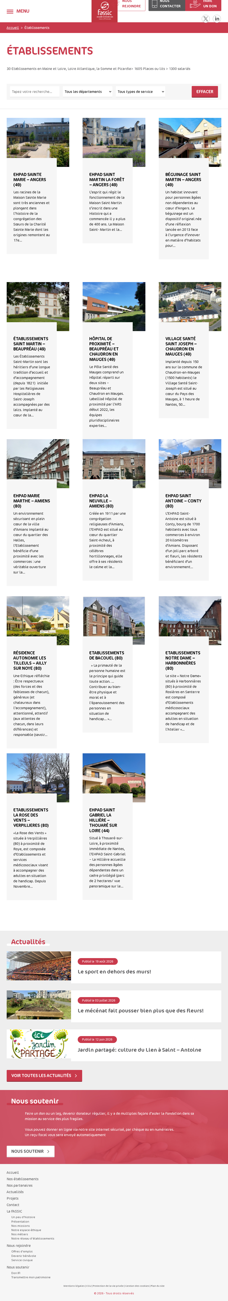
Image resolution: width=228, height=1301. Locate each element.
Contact (13, 1204)
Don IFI (15, 1273)
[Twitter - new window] (205, 18)
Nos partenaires (20, 1185)
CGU (88, 1285)
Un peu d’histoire (23, 1217)
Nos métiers (19, 1234)
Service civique (22, 1260)
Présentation (20, 1221)
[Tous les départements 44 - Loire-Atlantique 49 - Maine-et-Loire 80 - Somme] (87, 91)
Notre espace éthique (26, 1230)
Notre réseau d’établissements (32, 1238)
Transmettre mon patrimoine (31, 1277)
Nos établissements (23, 1178)
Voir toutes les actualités (41, 1075)
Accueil (13, 27)
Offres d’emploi (22, 1251)
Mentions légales (74, 1285)
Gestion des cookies (137, 1285)
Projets (12, 1198)
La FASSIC (14, 1211)
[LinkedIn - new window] (216, 18)
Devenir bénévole (23, 1256)
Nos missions (20, 1226)
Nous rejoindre (19, 1245)
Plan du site (158, 1285)
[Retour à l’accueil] (89, 11)
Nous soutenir (28, 1151)
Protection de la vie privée (108, 1285)
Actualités (15, 1191)
